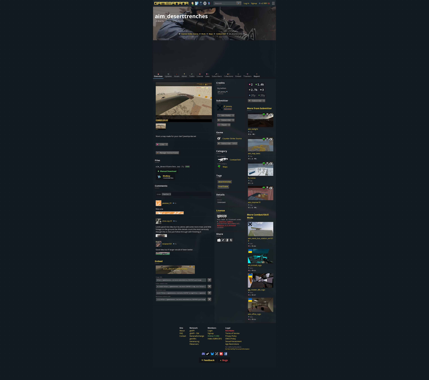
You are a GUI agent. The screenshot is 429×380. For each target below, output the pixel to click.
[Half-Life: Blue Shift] (201, 3)
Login (210, 330)
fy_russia (251, 178)
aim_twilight (253, 129)
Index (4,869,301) (215, 338)
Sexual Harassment (233, 341)
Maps (211, 34)
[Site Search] (238, 3)
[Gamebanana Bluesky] (212, 353)
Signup (254, 3)
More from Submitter (259, 108)
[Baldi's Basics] (193, 3)
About (182, 330)
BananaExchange (197, 336)
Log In (246, 3)
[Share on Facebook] (227, 240)
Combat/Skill (221, 34)
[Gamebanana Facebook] (225, 353)
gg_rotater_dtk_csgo (256, 289)
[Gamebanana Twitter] (217, 353)
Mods (203, 34)
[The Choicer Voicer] (197, 3)
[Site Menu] (273, 3)
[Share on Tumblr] (231, 240)
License (220, 210)
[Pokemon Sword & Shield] (209, 3)
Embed (159, 261)
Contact (183, 336)
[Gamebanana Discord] (203, 353)
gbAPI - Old (194, 333)
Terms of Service (232, 333)
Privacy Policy (231, 336)
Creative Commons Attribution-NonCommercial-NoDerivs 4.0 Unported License (228, 224)
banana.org (194, 341)
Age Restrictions (232, 344)
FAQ (181, 333)
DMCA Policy (230, 338)
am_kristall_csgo (255, 265)
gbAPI (192, 330)
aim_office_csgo (254, 314)
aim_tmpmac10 (254, 202)
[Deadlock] (205, 3)
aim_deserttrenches (235, 34)
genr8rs (193, 338)
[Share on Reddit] (219, 240)
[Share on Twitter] (223, 240)
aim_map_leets (254, 153)
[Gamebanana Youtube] (221, 353)
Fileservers (194, 344)
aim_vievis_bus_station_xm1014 (260, 239)
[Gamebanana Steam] (208, 353)
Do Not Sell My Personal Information (237, 349)
